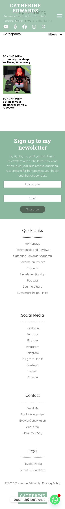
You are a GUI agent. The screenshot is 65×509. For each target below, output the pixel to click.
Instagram (32, 346)
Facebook (32, 328)
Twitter (32, 371)
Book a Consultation (32, 420)
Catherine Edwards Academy (32, 256)
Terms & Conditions (32, 470)
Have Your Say (32, 433)
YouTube (32, 365)
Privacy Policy (32, 463)
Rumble (32, 377)
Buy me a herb (32, 286)
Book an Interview (32, 414)
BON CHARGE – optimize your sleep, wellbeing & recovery (15, 103)
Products (32, 268)
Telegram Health (32, 359)
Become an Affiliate (32, 262)
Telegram (32, 353)
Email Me (32, 408)
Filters (53, 34)
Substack (32, 334)
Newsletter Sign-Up (32, 274)
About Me (32, 427)
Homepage (32, 243)
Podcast (32, 280)
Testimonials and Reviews (32, 249)
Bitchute (32, 340)
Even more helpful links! (32, 292)
